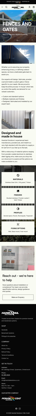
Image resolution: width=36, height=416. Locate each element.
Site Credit (26, 413)
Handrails (4, 330)
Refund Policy (6, 352)
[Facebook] (16, 408)
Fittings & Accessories (8, 336)
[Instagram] (20, 408)
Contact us (5, 358)
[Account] (29, 7)
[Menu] (2, 7)
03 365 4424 (6, 375)
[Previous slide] (4, 40)
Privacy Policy (6, 348)
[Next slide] (32, 40)
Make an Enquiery (18, 297)
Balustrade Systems (8, 333)
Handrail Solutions (16, 413)
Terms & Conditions (8, 355)
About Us (4, 345)
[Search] (6, 7)
